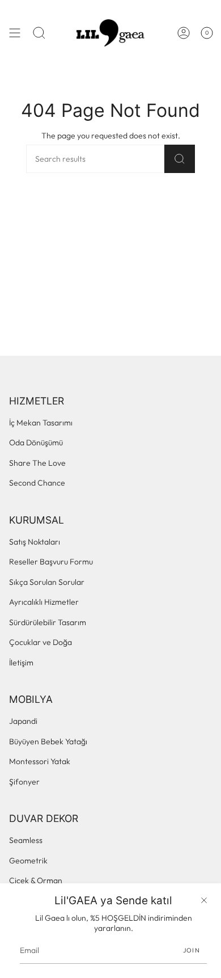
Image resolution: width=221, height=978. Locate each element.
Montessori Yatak (39, 761)
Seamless (25, 840)
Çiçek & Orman (35, 880)
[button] (39, 33)
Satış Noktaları (34, 542)
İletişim (21, 662)
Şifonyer (24, 782)
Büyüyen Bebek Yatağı (48, 741)
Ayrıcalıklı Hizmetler (44, 602)
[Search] (179, 159)
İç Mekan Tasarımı (41, 423)
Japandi (23, 721)
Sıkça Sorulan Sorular (46, 582)
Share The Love (37, 463)
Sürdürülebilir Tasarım (47, 622)
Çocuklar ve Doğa (40, 642)
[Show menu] (14, 33)
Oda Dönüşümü (36, 442)
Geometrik (28, 860)
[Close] (204, 900)
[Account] (183, 33)
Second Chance (37, 483)
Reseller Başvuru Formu (51, 562)
